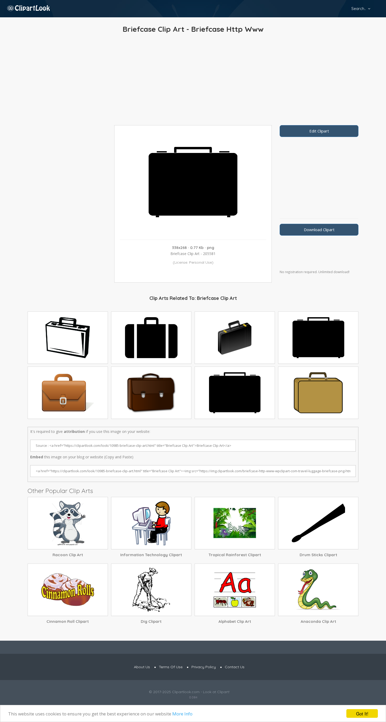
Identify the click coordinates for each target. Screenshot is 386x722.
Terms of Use (170, 667)
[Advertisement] (193, 80)
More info (182, 714)
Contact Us (234, 667)
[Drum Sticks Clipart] (318, 523)
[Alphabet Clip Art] (235, 590)
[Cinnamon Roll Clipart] (68, 590)
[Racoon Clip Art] (68, 523)
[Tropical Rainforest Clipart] (235, 523)
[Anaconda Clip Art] (318, 590)
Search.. (358, 8)
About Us (142, 667)
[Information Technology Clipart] (151, 523)
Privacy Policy (203, 667)
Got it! (362, 713)
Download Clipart (319, 229)
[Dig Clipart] (151, 590)
